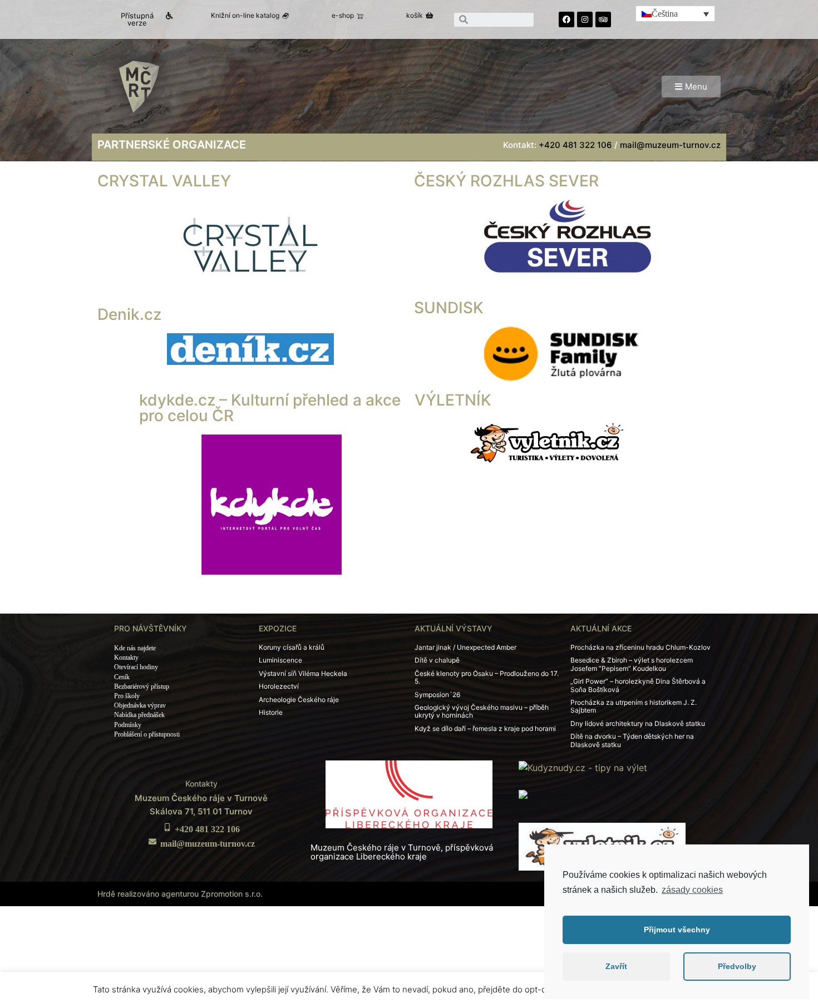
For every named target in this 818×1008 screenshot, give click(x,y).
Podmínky (127, 725)
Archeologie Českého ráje (299, 699)
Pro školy (127, 696)
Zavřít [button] (616, 966)
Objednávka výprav (140, 705)
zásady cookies (692, 890)
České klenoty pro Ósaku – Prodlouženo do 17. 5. (487, 677)
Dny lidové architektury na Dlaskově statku (637, 723)
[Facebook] (566, 19)
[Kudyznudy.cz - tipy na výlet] (583, 766)
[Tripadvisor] (603, 19)
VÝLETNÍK (453, 400)
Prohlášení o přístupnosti (147, 734)
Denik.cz (129, 314)
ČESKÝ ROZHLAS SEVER (506, 180)
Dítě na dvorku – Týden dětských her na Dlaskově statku (632, 740)
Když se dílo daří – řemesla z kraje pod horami (485, 728)
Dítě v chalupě (437, 660)
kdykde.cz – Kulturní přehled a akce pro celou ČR (270, 408)
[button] (141, 19)
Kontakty (126, 657)
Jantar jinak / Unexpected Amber (465, 647)
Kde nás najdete (135, 648)
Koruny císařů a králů (291, 647)
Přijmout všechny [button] (677, 929)
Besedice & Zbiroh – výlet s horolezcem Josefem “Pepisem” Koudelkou (631, 664)
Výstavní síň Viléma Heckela (303, 673)
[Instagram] (585, 19)
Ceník (122, 677)
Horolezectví (279, 686)
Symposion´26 (437, 694)
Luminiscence (280, 660)
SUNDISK (449, 307)
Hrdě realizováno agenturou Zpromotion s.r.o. (180, 893)
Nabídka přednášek (139, 715)
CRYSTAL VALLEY (164, 180)
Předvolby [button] (737, 966)
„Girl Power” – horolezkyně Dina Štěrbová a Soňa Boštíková (638, 685)
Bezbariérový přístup (141, 686)
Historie (271, 712)
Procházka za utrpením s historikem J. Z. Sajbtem (633, 706)
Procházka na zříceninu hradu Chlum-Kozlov (640, 647)
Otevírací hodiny (136, 667)
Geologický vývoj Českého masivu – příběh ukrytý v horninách (482, 711)
